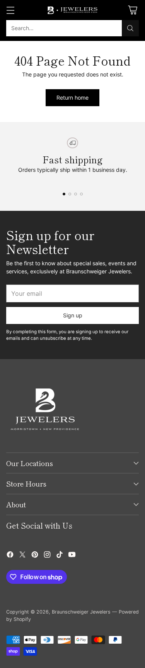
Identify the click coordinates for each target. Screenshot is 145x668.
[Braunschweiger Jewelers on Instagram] (47, 555)
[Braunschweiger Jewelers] (73, 10)
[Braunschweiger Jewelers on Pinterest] (34, 555)
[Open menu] (10, 10)
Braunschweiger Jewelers (81, 612)
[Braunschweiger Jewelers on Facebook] (10, 555)
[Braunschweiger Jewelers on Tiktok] (59, 555)
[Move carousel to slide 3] (75, 194)
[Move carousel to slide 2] (69, 194)
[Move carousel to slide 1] (64, 194)
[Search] (130, 28)
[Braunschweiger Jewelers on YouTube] (72, 555)
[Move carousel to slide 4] (81, 194)
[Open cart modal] (132, 10)
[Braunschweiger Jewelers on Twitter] (22, 555)
